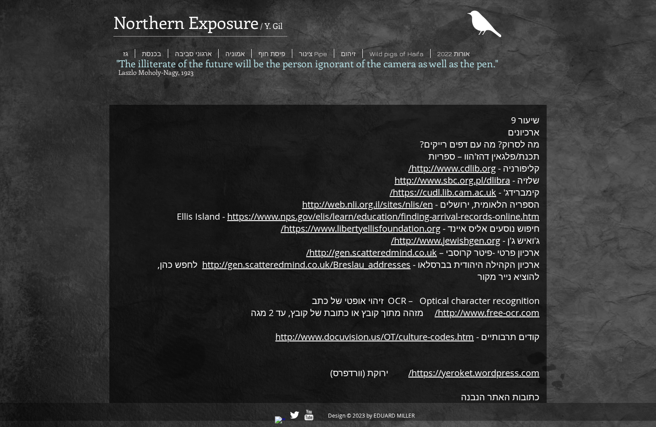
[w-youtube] (308, 415)
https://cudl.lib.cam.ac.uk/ (443, 192)
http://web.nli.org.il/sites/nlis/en (367, 204)
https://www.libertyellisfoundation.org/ (360, 228)
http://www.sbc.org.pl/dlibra (452, 180)
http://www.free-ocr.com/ (487, 313)
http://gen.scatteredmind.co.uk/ (371, 252)
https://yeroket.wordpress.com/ (474, 373)
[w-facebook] (280, 421)
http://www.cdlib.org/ (452, 168)
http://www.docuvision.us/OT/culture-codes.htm (374, 337)
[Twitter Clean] (294, 415)
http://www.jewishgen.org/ (445, 240)
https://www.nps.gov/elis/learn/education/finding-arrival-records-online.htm (383, 216)
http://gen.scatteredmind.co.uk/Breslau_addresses (306, 265)
